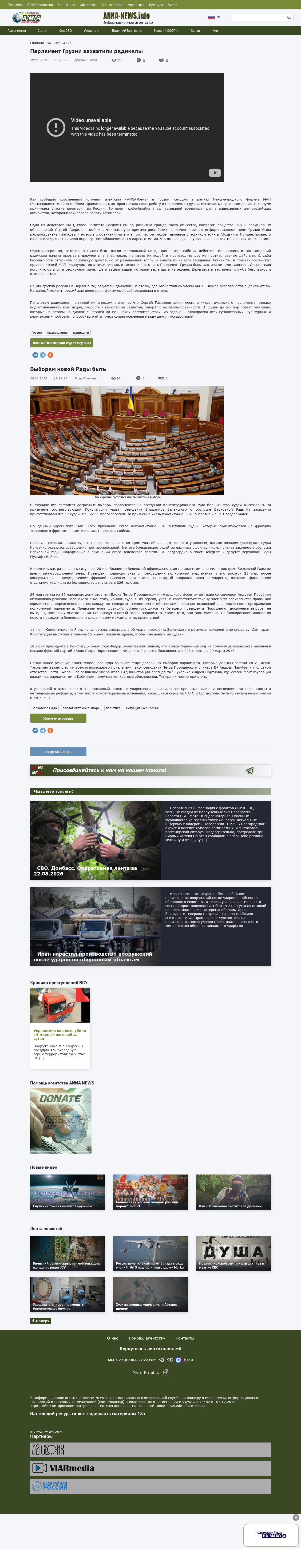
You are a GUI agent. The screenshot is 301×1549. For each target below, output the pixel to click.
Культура (156, 5)
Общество (88, 5)
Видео (172, 5)
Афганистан (17, 30)
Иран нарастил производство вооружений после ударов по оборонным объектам (93, 956)
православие (57, 332)
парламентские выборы (81, 708)
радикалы (81, 332)
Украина (90, 30)
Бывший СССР (164, 30)
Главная (37, 43)
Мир (215, 30)
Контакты (185, 1338)
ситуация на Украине (142, 708)
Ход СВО (65, 30)
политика (113, 708)
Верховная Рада (44, 708)
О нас (112, 1338)
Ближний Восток (125, 30)
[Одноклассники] (50, 355)
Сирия (42, 30)
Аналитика (136, 5)
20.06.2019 (48, 60)
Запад (195, 30)
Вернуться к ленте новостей (151, 1348)
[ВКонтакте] (35, 355)
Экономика (66, 5)
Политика (15, 5)
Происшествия (111, 5)
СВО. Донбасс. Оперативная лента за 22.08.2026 (85, 870)
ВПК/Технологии (40, 5)
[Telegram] (43, 355)
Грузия (37, 332)
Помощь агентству (147, 1338)
